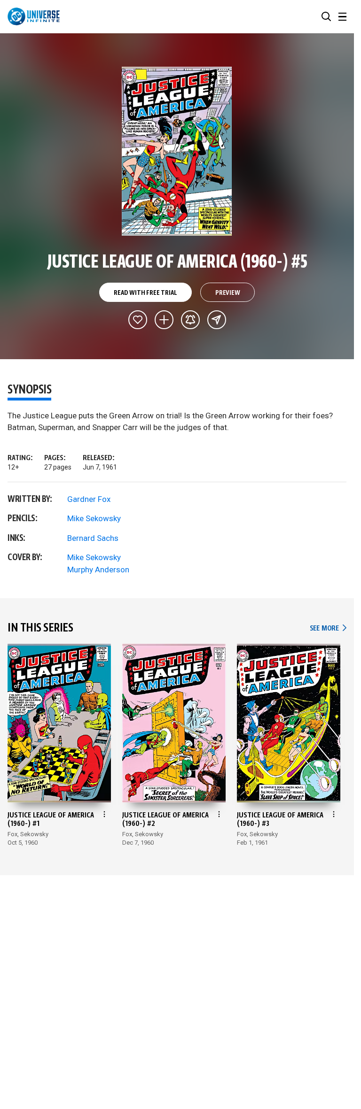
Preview (227, 293)
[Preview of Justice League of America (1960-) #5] (177, 151)
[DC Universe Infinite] (34, 16)
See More (328, 628)
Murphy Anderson (98, 569)
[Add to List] (164, 319)
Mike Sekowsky (94, 518)
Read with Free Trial (145, 293)
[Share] (216, 319)
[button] (326, 16)
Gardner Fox (88, 499)
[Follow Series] (190, 319)
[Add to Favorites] (137, 319)
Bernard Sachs (92, 538)
